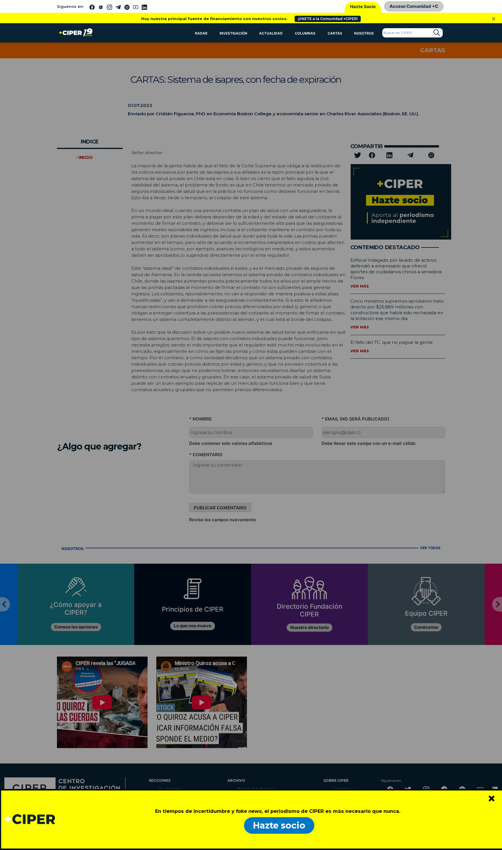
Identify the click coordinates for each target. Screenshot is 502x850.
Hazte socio (279, 825)
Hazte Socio (363, 6)
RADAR (201, 33)
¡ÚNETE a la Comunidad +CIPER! (328, 19)
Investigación (233, 33)
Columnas (305, 33)
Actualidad (271, 33)
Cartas (335, 33)
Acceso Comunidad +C (414, 6)
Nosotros (364, 33)
